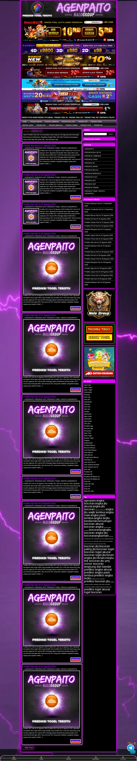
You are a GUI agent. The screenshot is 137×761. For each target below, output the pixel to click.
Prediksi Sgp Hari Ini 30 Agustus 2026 (97, 268)
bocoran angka (93, 526)
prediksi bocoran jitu (97, 581)
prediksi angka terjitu (98, 577)
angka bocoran (94, 502)
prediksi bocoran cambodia (98, 578)
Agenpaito (87, 414)
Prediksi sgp (88, 426)
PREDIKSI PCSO (85, 125)
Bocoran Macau (89, 448)
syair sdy (87, 469)
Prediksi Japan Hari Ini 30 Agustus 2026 (98, 272)
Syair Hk (87, 486)
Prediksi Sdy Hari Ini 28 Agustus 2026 (39, 233)
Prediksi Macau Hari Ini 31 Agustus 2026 (98, 215)
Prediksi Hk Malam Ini (92, 476)
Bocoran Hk (88, 474)
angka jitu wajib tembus (98, 511)
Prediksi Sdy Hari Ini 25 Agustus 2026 (39, 478)
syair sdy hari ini (90, 462)
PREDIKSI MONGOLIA (55, 125)
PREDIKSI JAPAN (27, 125)
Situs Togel (88, 436)
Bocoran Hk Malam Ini (92, 479)
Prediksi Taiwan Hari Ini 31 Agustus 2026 (99, 222)
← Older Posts (28, 748)
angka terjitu (102, 518)
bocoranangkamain (96, 535)
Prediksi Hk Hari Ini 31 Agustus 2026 (97, 219)
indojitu (109, 557)
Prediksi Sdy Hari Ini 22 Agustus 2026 (39, 666)
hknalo (101, 557)
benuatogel (104, 521)
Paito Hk (87, 481)
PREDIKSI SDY (83, 122)
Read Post (75, 168)
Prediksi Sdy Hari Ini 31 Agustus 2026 (39, 145)
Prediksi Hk (88, 472)
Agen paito (88, 416)
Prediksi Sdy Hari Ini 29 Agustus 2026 (39, 204)
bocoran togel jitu (95, 555)
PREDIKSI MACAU (36, 122)
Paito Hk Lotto (89, 484)
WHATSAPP (95, 759)
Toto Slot (87, 423)
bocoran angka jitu (96, 532)
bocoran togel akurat (97, 552)
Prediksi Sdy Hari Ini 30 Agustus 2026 (39, 175)
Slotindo (87, 395)
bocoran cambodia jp (94, 538)
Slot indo (87, 397)
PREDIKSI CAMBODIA (52, 122)
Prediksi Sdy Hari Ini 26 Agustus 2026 (39, 397)
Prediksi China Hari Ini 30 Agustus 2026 (98, 275)
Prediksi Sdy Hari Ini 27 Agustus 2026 (39, 315)
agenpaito (90, 500)
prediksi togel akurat (97, 589)
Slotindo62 (88, 392)
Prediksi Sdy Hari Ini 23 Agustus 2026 (39, 585)
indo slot (87, 399)
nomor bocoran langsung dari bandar (97, 565)
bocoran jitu (91, 546)
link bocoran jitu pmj (97, 560)
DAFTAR (68, 759)
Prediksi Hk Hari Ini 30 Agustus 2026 (97, 255)
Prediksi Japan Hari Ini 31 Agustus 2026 (98, 235)
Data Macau (88, 455)
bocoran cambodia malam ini (96, 541)
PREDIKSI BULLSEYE (68, 122)
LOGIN (41, 759)
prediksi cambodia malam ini (97, 587)
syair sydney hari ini (91, 467)
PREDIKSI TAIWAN (71, 125)
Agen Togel (88, 387)
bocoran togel (105, 549)
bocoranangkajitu (100, 529)
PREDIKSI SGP (41, 125)
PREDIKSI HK (98, 125)
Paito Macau (88, 452)
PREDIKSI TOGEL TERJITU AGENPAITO (62, 148)
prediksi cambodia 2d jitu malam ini (97, 584)
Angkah (87, 440)
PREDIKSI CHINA (96, 122)
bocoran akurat (94, 523)
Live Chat (123, 759)
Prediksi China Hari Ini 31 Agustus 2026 (98, 239)
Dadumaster (88, 443)
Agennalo (87, 385)
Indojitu (86, 411)
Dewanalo (87, 431)
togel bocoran (93, 592)
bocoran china (102, 543)
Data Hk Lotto (89, 491)
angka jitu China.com (100, 509)
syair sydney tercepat (91, 464)
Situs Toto (87, 433)
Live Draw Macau (90, 450)
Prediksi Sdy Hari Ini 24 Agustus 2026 (39, 503)
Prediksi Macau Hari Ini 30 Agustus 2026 (98, 252)
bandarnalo (91, 521)
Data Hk (87, 489)
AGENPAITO (29, 148)
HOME (25, 122)
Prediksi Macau (89, 445)
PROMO (14, 759)
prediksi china (108, 587)
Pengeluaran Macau (91, 457)
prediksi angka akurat (98, 569)
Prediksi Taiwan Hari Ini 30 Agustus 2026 (99, 259)
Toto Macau (88, 460)
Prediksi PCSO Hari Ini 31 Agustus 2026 (98, 226)
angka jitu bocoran (94, 508)
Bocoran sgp (88, 428)
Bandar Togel (89, 438)
